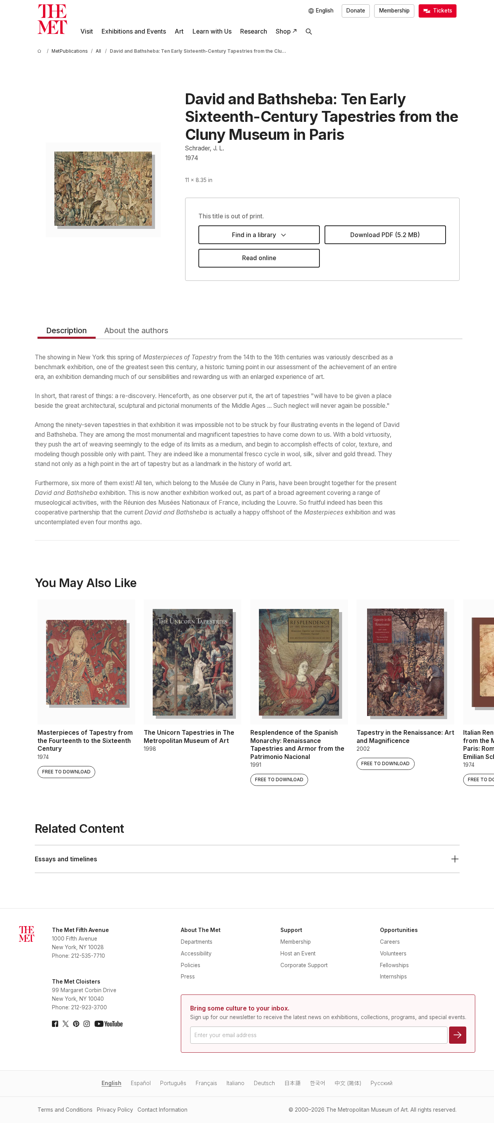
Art (179, 31)
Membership (394, 10)
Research (253, 31)
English (111, 1083)
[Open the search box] (308, 31)
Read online (259, 258)
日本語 (292, 1083)
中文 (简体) (348, 1083)
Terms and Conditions (65, 1110)
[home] (40, 51)
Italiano (235, 1083)
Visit (86, 31)
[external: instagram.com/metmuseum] (87, 1024)
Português (173, 1083)
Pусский (381, 1083)
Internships (393, 976)
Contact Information (162, 1110)
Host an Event (298, 953)
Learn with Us (212, 31)
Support (291, 930)
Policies (190, 965)
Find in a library (254, 235)
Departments (196, 942)
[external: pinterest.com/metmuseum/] (76, 1024)
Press (188, 976)
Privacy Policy (115, 1110)
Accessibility (196, 953)
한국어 (317, 1083)
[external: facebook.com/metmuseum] (55, 1024)
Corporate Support (304, 965)
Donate (355, 10)
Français (206, 1083)
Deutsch (264, 1083)
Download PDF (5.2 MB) (385, 235)
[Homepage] (52, 19)
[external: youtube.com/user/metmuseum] (109, 1024)
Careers (390, 942)
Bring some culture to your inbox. (239, 1008)
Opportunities (399, 930)
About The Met (201, 930)
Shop (283, 31)
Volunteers (393, 953)
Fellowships (394, 965)
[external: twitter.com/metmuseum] (65, 1024)
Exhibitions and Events (134, 31)
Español (141, 1083)
